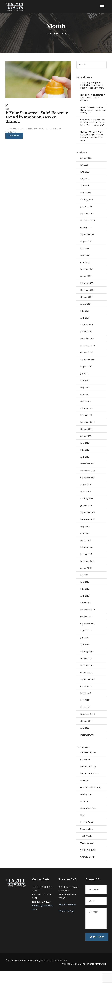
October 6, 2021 (16, 128)
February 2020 (86, 408)
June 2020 (84, 380)
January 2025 (86, 206)
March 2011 (85, 707)
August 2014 (85, 630)
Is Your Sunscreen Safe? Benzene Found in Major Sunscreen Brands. (36, 117)
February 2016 (86, 547)
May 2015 (84, 589)
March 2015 (85, 602)
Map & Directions (67, 904)
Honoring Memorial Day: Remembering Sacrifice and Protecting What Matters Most (92, 136)
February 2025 (86, 199)
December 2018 (87, 463)
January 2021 (86, 331)
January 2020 (86, 415)
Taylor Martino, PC (36, 128)
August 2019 (85, 436)
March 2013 (85, 693)
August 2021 (85, 304)
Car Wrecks (85, 759)
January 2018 (86, 505)
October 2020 (86, 352)
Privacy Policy (60, 960)
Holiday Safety (86, 794)
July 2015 (84, 575)
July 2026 (84, 165)
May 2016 (84, 526)
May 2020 (84, 387)
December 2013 (87, 665)
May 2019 (84, 450)
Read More (14, 136)
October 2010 (86, 721)
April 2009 (84, 728)
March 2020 (85, 401)
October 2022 (86, 276)
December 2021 (87, 290)
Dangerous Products (89, 773)
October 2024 (86, 227)
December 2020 (87, 338)
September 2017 (87, 512)
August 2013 (85, 686)
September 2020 (87, 359)
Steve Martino (86, 829)
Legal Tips (84, 801)
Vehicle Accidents (87, 850)
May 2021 (84, 311)
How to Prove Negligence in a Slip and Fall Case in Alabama (92, 97)
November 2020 (87, 345)
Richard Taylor (86, 822)
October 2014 (86, 616)
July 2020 (84, 373)
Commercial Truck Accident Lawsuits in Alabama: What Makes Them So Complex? (92, 122)
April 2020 (84, 394)
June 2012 (84, 700)
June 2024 (84, 248)
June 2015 (84, 582)
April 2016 (84, 533)
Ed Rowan (84, 780)
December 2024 (87, 213)
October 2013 (86, 672)
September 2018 (87, 477)
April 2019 (84, 456)
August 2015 (85, 568)
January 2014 (86, 658)
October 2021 (86, 297)
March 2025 (85, 192)
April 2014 (84, 644)
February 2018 (86, 498)
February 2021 (86, 324)
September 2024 (87, 234)
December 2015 (87, 561)
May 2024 (84, 255)
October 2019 (86, 429)
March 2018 (85, 491)
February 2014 (86, 651)
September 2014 (87, 623)
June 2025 (84, 171)
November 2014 (87, 609)
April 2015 (84, 595)
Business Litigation (88, 752)
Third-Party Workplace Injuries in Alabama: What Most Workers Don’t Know (92, 85)
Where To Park (66, 910)
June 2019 (84, 443)
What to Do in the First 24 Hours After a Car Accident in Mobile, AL (93, 110)
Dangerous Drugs (88, 766)
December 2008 (87, 735)
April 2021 (84, 317)
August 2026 (85, 158)
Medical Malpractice (89, 808)
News (82, 815)
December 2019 (87, 422)
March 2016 (85, 540)
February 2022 (86, 283)
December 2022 (87, 269)
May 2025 (84, 178)
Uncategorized (86, 843)
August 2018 (85, 484)
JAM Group (101, 963)
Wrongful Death (87, 856)
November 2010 (87, 714)
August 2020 (85, 366)
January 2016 (86, 554)
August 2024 (85, 241)
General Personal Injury (90, 787)
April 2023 (84, 262)
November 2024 (87, 220)
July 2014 (84, 637)
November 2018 (87, 470)
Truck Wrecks (86, 836)
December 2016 (87, 519)
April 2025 (84, 185)
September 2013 (87, 679)
